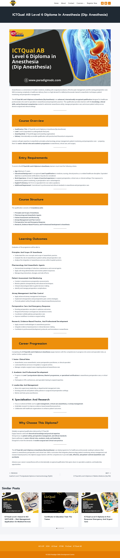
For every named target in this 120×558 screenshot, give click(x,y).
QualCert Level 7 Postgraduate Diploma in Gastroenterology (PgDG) (30, 474)
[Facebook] (102, 3)
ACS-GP (41, 546)
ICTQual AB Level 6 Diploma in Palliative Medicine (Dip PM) (92, 474)
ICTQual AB (77, 546)
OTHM (61, 546)
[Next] (115, 510)
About (63, 3)
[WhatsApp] (109, 3)
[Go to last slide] (4, 510)
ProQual (68, 546)
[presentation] (20, 502)
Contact (71, 3)
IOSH (48, 546)
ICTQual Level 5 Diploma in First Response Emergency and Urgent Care (98, 519)
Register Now (92, 3)
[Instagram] (105, 3)
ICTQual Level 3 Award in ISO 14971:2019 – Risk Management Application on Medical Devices (18, 519)
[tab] (56, 528)
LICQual (54, 546)
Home (56, 3)
